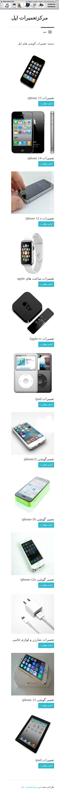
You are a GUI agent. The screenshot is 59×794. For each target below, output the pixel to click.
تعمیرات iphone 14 (41, 158)
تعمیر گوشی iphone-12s (37, 579)
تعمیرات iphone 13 (41, 98)
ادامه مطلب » (46, 103)
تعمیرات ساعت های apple (35, 278)
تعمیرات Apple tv (41, 339)
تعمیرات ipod (44, 399)
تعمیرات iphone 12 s (39, 218)
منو (45, 32)
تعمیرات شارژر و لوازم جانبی (33, 640)
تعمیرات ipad (44, 760)
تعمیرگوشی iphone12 (39, 459)
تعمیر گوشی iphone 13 (38, 700)
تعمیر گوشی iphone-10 (38, 519)
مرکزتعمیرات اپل (29, 18)
